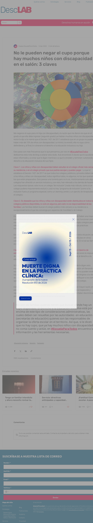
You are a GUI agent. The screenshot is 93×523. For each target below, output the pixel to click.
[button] (73, 219)
